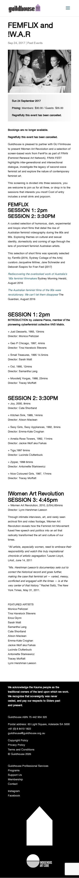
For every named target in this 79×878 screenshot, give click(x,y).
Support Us (15, 774)
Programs (14, 770)
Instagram (14, 791)
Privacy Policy (16, 744)
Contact (12, 783)
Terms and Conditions (21, 749)
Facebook (14, 795)
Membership (15, 779)
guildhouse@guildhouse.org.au (26, 733)
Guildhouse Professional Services (28, 765)
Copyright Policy (18, 740)
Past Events (35, 43)
